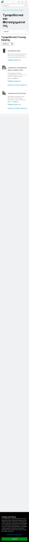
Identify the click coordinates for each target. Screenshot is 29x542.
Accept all (14, 539)
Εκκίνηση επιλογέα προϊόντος (17, 85)
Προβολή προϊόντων (14, 60)
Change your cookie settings (14, 534)
